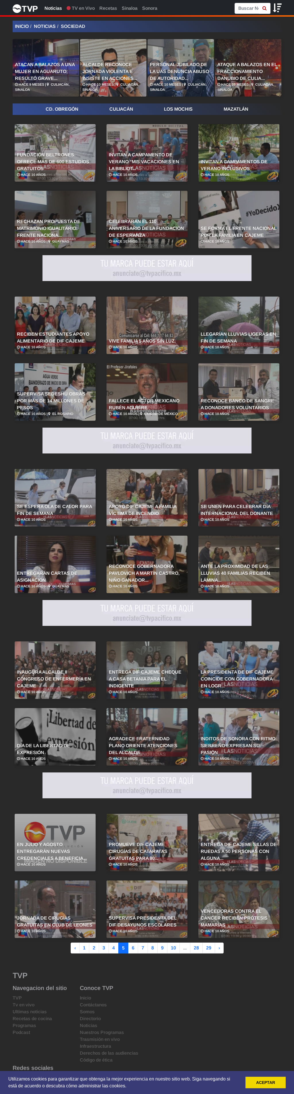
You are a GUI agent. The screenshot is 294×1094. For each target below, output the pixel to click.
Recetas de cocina (32, 1018)
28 (196, 947)
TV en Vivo (83, 8)
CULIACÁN (121, 109)
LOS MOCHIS (178, 109)
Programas (24, 1025)
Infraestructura (95, 1046)
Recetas (108, 8)
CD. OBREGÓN (62, 109)
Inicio (22, 26)
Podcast (21, 1032)
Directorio (90, 1018)
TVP (17, 997)
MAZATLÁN (236, 109)
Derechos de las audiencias (109, 1053)
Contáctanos (93, 1004)
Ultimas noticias (30, 1011)
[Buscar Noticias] (264, 8)
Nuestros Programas (102, 1032)
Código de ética (96, 1060)
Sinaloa (130, 8)
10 (173, 947)
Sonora (149, 8)
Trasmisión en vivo (100, 1039)
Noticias (53, 8)
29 (208, 947)
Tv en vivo (23, 1004)
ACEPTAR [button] (265, 1082)
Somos (87, 1011)
